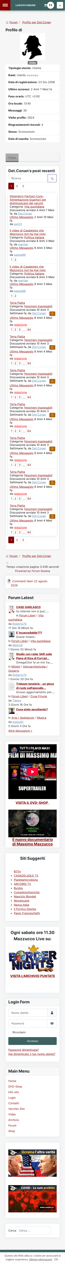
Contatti (13, 1103)
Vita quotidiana (34, 206)
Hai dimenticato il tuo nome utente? (31, 1054)
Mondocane (21, 900)
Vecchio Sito (16, 1108)
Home (12, 1081)
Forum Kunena (41, 571)
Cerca (12, 1230)
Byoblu (18, 888)
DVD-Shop (15, 1086)
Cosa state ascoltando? (32, 709)
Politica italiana (34, 237)
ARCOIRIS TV (22, 884)
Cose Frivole (39, 696)
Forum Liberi (27, 615)
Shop (11, 1131)
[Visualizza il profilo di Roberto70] (11, 609)
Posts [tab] (12, 157)
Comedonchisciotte (27, 892)
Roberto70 (19, 624)
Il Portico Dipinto (25, 909)
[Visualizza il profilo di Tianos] (11, 686)
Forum (12, 1125)
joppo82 (18, 722)
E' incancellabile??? (29, 632)
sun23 (18, 224)
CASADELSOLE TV (26, 875)
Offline (32, 62)
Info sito (13, 1092)
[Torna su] (59, 1256)
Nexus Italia (21, 905)
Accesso (32, 1041)
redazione (20, 324)
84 (29, 329)
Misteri (15, 666)
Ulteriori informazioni (40, 1259)
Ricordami (19, 1032)
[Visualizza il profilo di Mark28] (11, 634)
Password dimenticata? (23, 1050)
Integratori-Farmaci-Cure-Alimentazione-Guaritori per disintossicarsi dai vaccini (28, 199)
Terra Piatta (17, 302)
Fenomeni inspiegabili (38, 306)
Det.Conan (25, 213)
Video (12, 1114)
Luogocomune (26, 5)
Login (12, 1097)
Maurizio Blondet (25, 896)
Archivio (13, 1120)
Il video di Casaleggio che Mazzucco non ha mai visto (28, 232)
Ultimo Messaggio (21, 217)
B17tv (17, 871)
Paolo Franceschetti (27, 913)
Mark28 (17, 645)
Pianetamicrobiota (26, 879)
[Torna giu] (60, 5)
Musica (41, 717)
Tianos (16, 700)
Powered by (23, 571)
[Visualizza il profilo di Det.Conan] (32, 46)
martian (23, 244)
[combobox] (33, 1230)
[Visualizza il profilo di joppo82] (11, 710)
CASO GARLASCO (28, 607)
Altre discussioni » (20, 730)
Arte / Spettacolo (22, 717)
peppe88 (20, 254)
